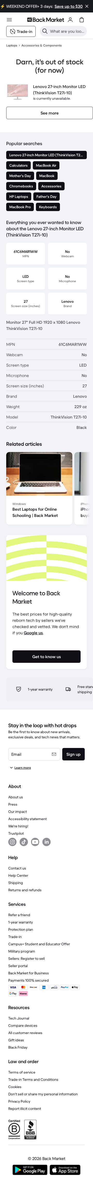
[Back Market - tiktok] (24, 842)
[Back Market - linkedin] (46, 842)
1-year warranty (20, 922)
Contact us (17, 868)
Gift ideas (16, 1040)
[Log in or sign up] (70, 20)
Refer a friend (19, 915)
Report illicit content (24, 1108)
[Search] (45, 31)
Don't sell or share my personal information (43, 1094)
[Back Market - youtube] (35, 842)
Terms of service (21, 1072)
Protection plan (20, 929)
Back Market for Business (28, 973)
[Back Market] (45, 20)
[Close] (87, 6)
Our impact (17, 811)
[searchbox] (67, 31)
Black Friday (17, 1047)
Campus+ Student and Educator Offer (39, 944)
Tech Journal (18, 1018)
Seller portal (18, 965)
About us (15, 797)
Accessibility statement (27, 819)
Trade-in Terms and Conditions (33, 1079)
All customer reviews (25, 1032)
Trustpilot (16, 833)
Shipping (15, 882)
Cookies (14, 1086)
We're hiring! (18, 826)
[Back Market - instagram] (12, 842)
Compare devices (22, 1025)
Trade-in (15, 936)
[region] (46, 489)
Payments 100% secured (28, 980)
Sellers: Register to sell (26, 958)
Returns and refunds (25, 890)
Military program (21, 951)
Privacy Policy (19, 1101)
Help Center (18, 875)
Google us (33, 632)
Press (12, 804)
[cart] (81, 20)
